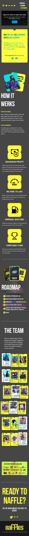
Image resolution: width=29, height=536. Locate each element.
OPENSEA (22, 3)
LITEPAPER (24, 8)
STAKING (22, 6)
